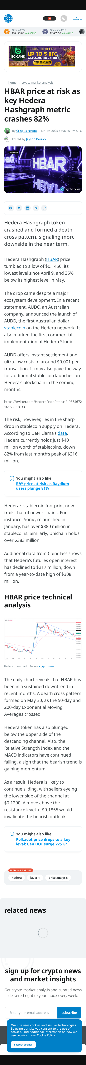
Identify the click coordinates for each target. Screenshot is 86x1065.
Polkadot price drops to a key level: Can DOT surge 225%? (43, 841)
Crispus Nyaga (26, 131)
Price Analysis (58, 878)
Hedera (17, 878)
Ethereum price (57, 31)
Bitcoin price (20, 31)
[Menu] (77, 18)
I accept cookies (23, 1044)
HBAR (52, 259)
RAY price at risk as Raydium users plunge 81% (42, 486)
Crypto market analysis (37, 82)
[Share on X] (19, 208)
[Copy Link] (44, 208)
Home (12, 82)
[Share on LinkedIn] (27, 208)
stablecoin (14, 328)
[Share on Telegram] (36, 208)
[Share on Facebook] (11, 208)
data (62, 433)
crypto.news (46, 666)
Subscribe (69, 1012)
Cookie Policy (46, 1035)
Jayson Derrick (36, 139)
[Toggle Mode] (64, 18)
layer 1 (35, 878)
